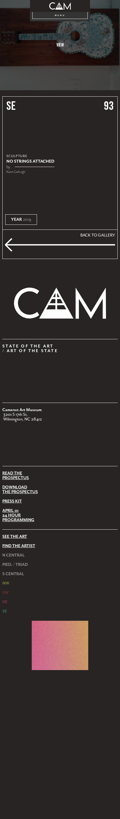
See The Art (14, 536)
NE (5, 602)
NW (5, 583)
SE (11, 106)
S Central (13, 574)
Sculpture (17, 156)
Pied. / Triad (15, 564)
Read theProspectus (15, 475)
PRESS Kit (12, 501)
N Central (13, 555)
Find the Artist (18, 546)
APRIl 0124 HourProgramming (18, 515)
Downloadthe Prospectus (20, 489)
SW (5, 592)
